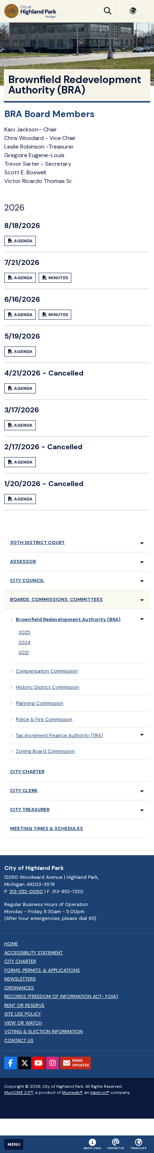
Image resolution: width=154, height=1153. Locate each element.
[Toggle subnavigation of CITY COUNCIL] (142, 581)
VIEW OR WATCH (23, 1023)
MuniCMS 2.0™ (18, 1092)
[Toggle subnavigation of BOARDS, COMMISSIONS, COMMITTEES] (142, 600)
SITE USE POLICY (22, 1014)
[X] (24, 1063)
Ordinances (19, 988)
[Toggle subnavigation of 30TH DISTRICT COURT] (142, 543)
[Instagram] (52, 1063)
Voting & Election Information (43, 1032)
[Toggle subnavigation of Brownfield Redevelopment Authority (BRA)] (142, 619)
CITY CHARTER (20, 961)
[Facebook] (10, 1063)
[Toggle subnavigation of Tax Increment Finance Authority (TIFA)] (142, 734)
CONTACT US (19, 1040)
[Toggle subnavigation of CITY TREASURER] (142, 810)
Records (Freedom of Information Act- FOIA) (61, 996)
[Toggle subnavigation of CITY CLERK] (142, 791)
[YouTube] (38, 1063)
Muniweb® (72, 1092)
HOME (11, 944)
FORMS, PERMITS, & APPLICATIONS (42, 970)
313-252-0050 (26, 891)
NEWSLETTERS (20, 979)
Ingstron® (99, 1092)
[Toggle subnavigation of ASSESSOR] (142, 562)
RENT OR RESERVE (24, 1005)
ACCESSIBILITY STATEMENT (33, 953)
